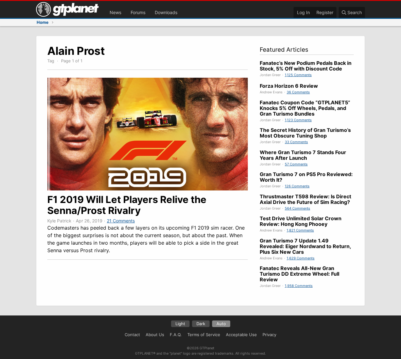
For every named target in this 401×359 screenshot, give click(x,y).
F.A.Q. (176, 334)
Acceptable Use (241, 334)
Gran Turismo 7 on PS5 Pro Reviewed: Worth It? (306, 177)
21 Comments (121, 220)
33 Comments (296, 142)
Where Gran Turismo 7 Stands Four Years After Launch (303, 155)
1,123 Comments (298, 120)
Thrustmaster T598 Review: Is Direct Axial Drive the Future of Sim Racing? (305, 199)
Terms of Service (203, 334)
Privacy (269, 334)
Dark (200, 323)
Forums (138, 12)
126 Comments (297, 186)
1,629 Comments (301, 258)
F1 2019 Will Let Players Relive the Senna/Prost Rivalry (126, 205)
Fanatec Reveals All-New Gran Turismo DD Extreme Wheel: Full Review (299, 274)
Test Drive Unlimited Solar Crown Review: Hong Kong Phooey (300, 221)
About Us (155, 334)
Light (180, 323)
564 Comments (297, 208)
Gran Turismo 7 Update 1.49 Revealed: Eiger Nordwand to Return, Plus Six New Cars (305, 246)
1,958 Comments (299, 286)
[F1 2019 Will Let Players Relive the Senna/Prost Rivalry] (147, 188)
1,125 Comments (298, 75)
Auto (221, 323)
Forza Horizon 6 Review (289, 86)
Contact (132, 334)
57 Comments (296, 164)
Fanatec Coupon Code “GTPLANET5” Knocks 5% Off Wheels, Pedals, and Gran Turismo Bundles (305, 108)
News (115, 12)
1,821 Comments (300, 230)
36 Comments (298, 92)
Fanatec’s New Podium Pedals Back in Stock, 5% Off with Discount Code (306, 66)
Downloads (166, 12)
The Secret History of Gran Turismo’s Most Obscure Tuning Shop (305, 133)
